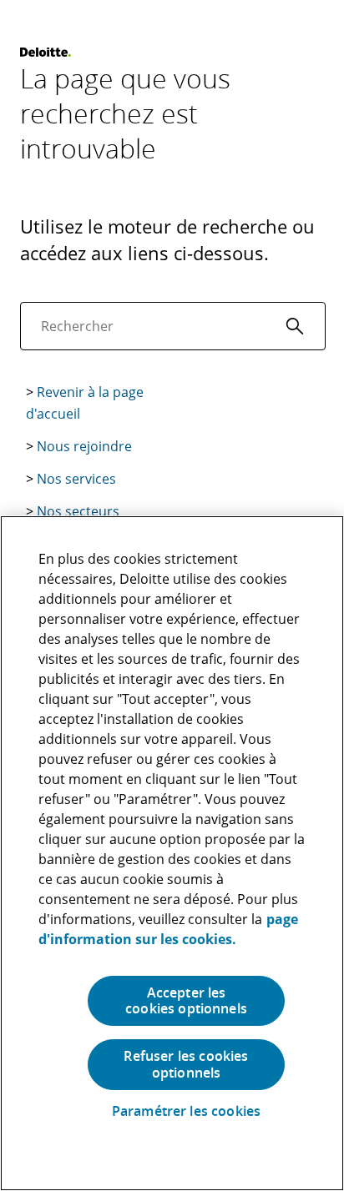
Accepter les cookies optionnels (186, 1000)
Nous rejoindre (84, 446)
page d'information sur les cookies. (168, 929)
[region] (172, 853)
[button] (295, 326)
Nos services (76, 479)
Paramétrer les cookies (186, 1111)
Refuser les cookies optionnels (186, 1064)
